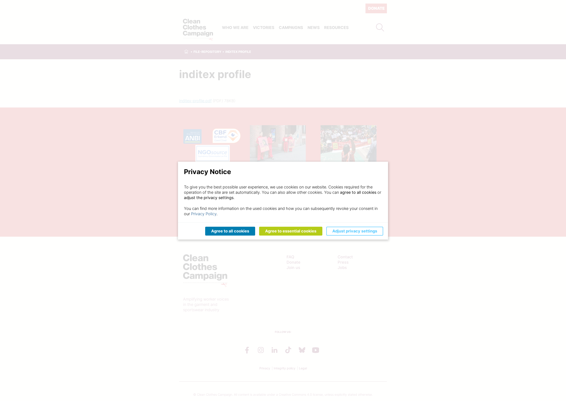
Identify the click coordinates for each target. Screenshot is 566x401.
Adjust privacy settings (354, 231)
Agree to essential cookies (290, 231)
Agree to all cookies (230, 231)
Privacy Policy (203, 213)
